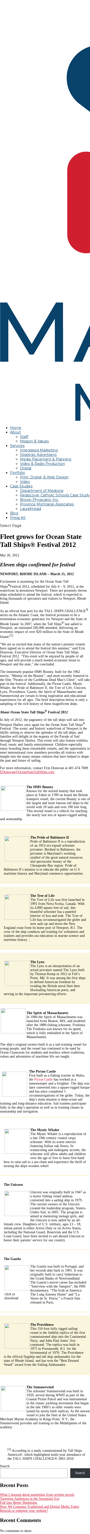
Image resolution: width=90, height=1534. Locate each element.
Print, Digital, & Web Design (44, 477)
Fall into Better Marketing (19, 1503)
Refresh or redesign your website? (24, 1511)
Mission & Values (34, 441)
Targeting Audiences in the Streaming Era (29, 1499)
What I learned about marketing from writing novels (37, 1495)
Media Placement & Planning (45, 459)
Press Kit (18, 517)
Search (5, 1466)
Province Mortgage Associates (47, 504)
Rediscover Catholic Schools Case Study (55, 495)
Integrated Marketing (39, 450)
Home (15, 427)
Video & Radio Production (42, 463)
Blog (14, 513)
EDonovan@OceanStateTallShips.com (27, 772)
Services (17, 445)
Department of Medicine (42, 490)
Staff (24, 436)
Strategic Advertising (38, 454)
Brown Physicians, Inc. (39, 499)
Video (25, 481)
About (15, 432)
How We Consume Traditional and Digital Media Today (39, 1507)
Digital (25, 468)
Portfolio (17, 472)
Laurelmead (30, 508)
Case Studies (21, 486)
